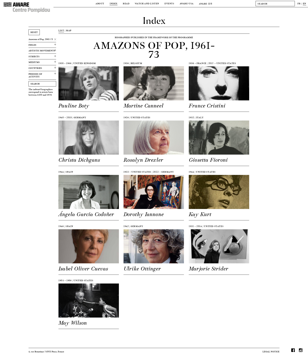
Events (169, 3)
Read (126, 3)
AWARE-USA (187, 3)
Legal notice (271, 351)
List (61, 30)
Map (68, 30)
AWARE (205, 3)
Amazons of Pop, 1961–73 (41, 39)
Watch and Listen (147, 3)
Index (113, 3)
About (100, 3)
